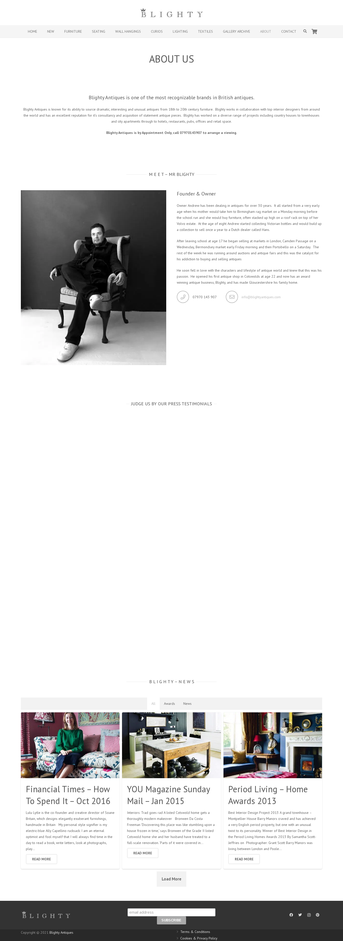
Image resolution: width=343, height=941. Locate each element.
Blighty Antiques (61, 932)
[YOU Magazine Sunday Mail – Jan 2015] (171, 745)
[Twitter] (300, 915)
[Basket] (314, 31)
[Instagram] (309, 915)
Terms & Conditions (195, 931)
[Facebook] (291, 915)
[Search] (305, 31)
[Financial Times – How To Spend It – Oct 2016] (70, 745)
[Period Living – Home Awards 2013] (272, 745)
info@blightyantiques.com (261, 297)
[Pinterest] (317, 915)
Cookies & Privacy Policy (198, 938)
